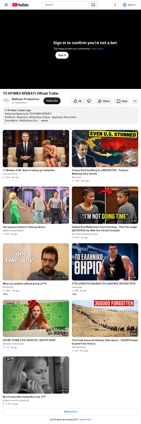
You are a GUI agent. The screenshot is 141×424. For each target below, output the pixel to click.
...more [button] (43, 120)
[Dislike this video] (89, 101)
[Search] (93, 4)
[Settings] (115, 5)
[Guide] (6, 5)
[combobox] (66, 5)
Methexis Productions (25, 99)
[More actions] (134, 101)
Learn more (97, 48)
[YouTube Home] (20, 5)
